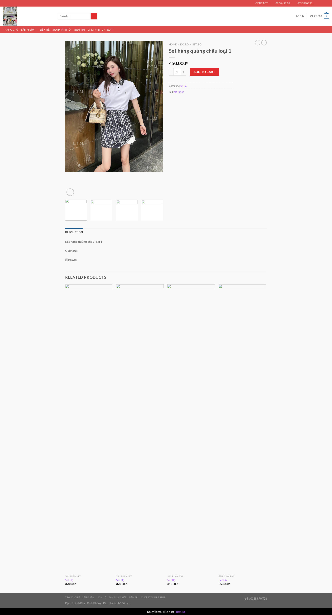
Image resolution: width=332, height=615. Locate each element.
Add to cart (204, 72)
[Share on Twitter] (176, 100)
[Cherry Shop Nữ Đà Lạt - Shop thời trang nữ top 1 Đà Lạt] (27, 16)
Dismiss (180, 611)
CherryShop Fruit (100, 29)
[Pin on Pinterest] (185, 100)
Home (173, 44)
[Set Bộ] (89, 428)
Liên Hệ (45, 29)
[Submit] (94, 16)
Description (74, 232)
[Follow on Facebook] (316, 3)
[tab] (74, 232)
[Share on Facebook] (171, 100)
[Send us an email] (327, 3)
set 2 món (179, 91)
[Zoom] (70, 192)
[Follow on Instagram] (320, 3)
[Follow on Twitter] (323, 3)
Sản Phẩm (27, 29)
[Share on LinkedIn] (190, 100)
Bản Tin (79, 29)
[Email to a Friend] (180, 100)
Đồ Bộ (184, 44)
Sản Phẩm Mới (62, 29)
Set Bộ (197, 44)
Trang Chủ (10, 29)
